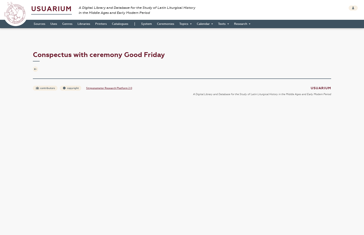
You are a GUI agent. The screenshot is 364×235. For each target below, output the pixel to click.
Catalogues (120, 24)
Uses (53, 24)
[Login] (353, 8)
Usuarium (51, 9)
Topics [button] (184, 24)
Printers (101, 24)
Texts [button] (222, 24)
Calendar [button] (204, 24)
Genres (67, 24)
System (146, 24)
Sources (39, 24)
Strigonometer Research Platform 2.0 (109, 88)
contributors (47, 88)
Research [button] (241, 24)
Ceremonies (165, 24)
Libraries (84, 24)
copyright (72, 88)
